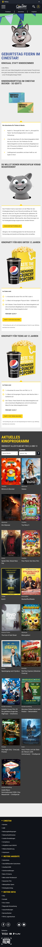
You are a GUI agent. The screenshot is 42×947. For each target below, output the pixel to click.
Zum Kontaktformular (12, 226)
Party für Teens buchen (12, 416)
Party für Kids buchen (12, 319)
